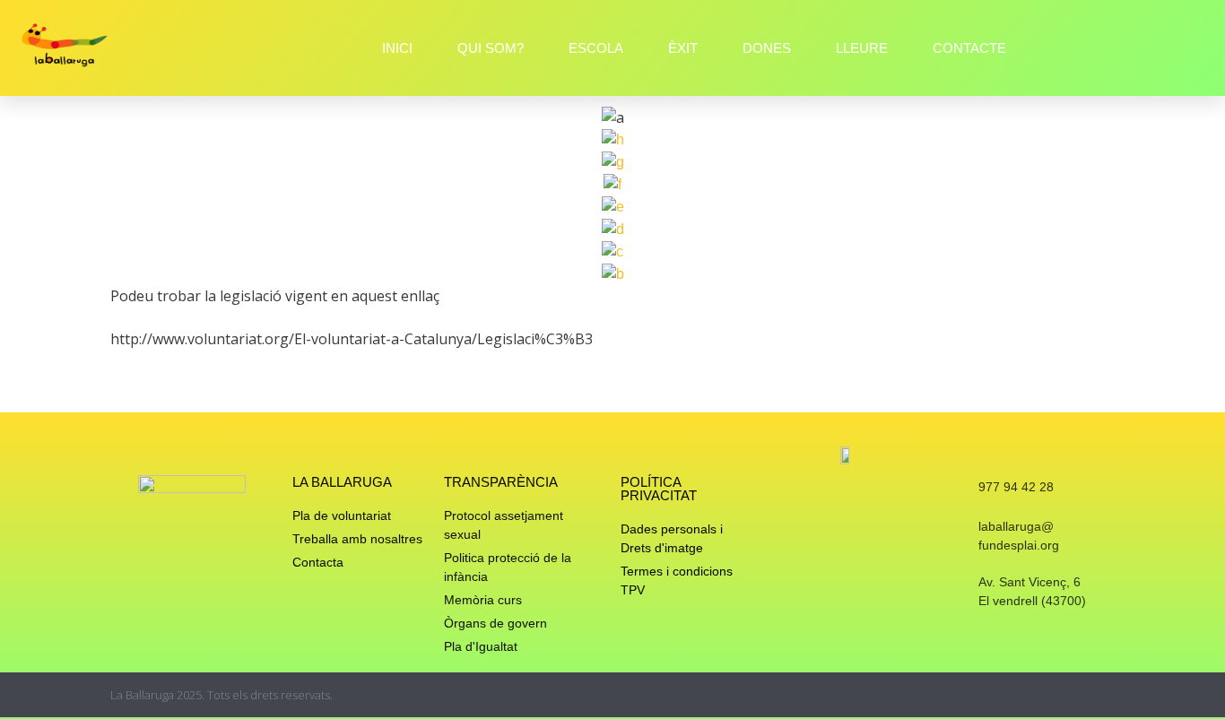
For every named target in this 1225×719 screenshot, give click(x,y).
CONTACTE (969, 48)
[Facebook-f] (1073, 695)
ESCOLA (596, 48)
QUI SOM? (490, 48)
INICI (397, 48)
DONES (767, 48)
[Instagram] (1038, 695)
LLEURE (862, 48)
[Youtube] (1108, 695)
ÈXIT (683, 48)
